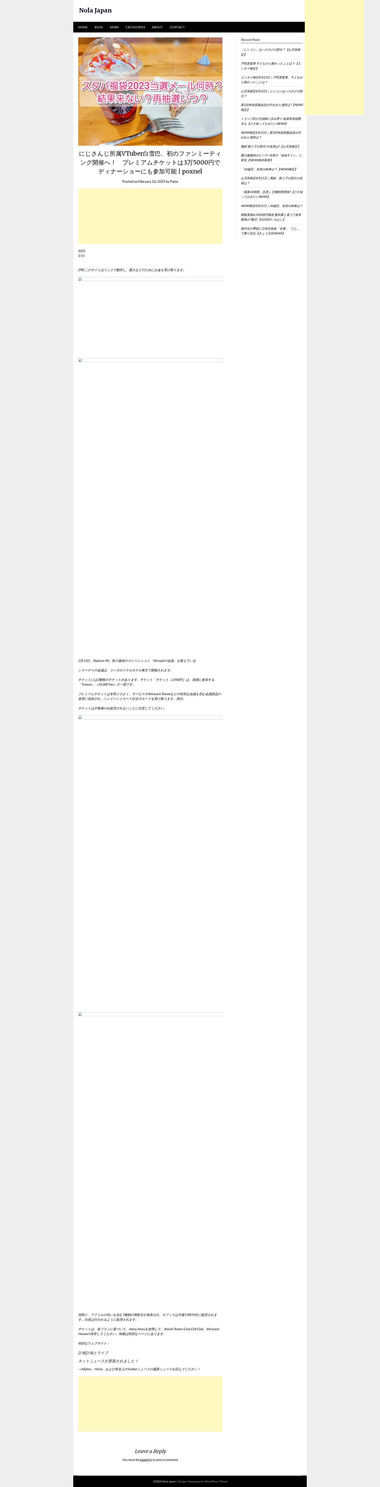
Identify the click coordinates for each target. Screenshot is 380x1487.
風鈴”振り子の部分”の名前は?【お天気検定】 (270, 146)
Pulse (174, 181)
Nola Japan (95, 10)
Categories (135, 27)
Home (83, 27)
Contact (177, 27)
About (157, 27)
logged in (146, 1459)
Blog (99, 27)
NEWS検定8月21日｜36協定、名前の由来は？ (272, 205)
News (114, 27)
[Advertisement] (150, 216)
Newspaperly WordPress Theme (207, 1481)
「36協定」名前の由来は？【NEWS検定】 (269, 169)
